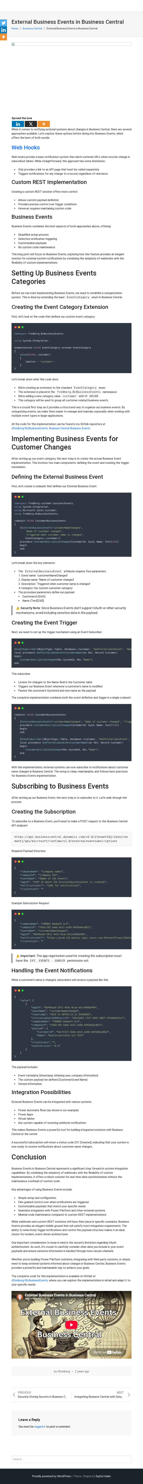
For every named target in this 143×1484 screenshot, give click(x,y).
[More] (44, 124)
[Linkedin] (18, 124)
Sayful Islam (103, 1476)
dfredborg (64, 1371)
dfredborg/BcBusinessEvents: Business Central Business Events (51, 428)
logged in (40, 1426)
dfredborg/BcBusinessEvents (30, 1280)
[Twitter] (3, 22)
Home (15, 28)
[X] (31, 124)
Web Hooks (26, 147)
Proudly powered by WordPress (51, 1476)
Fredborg (30, 6)
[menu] (16, 6)
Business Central (32, 28)
